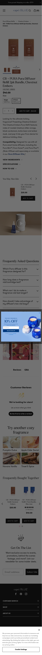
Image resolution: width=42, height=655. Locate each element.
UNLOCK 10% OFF (11, 330)
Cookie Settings (21, 649)
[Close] (39, 629)
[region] (21, 640)
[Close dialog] (39, 313)
